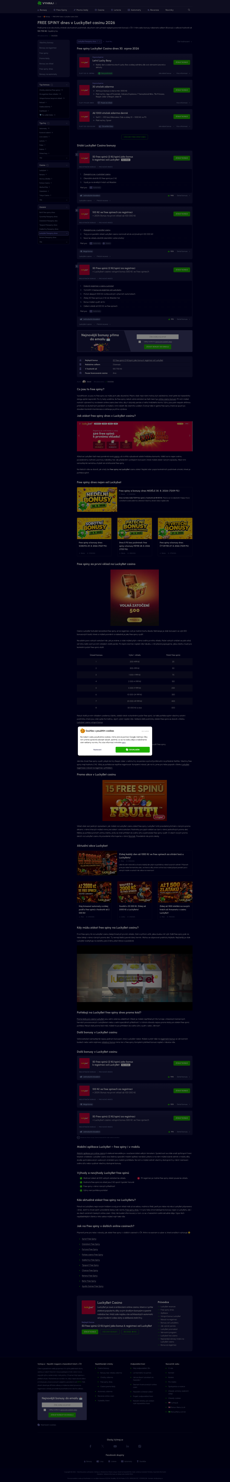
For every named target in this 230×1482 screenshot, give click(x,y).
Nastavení (97, 750)
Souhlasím (134, 750)
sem (124, 742)
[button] (145, 731)
